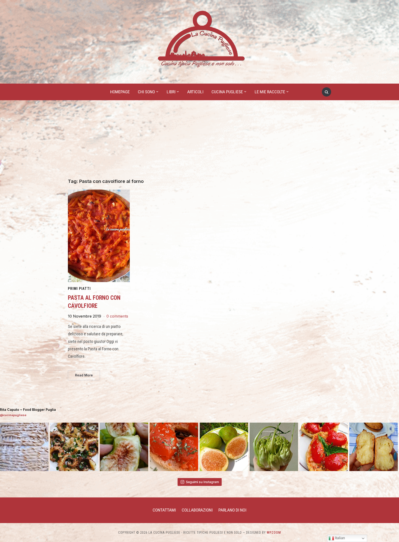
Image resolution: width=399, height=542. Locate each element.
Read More (84, 375)
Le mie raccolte (270, 91)
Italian (339, 538)
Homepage (120, 91)
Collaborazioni (197, 510)
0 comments (117, 316)
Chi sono (146, 91)
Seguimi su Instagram (202, 482)
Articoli (195, 91)
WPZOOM (274, 532)
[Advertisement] (199, 144)
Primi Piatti (79, 288)
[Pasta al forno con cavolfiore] (99, 192)
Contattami (164, 510)
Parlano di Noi (232, 510)
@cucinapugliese (13, 415)
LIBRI (171, 91)
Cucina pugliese (227, 91)
